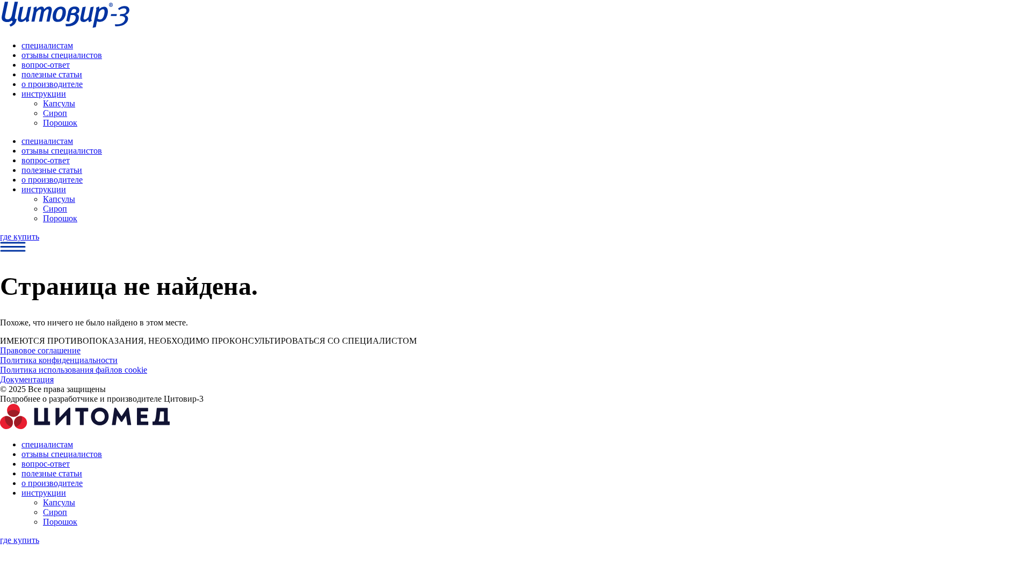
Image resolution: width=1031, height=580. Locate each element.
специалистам (47, 45)
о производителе (52, 84)
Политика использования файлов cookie (73, 369)
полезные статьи (51, 74)
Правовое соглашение (40, 350)
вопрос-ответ (45, 64)
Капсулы (59, 103)
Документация (27, 379)
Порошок (60, 122)
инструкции (43, 93)
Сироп (55, 113)
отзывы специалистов (61, 55)
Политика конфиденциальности (59, 360)
